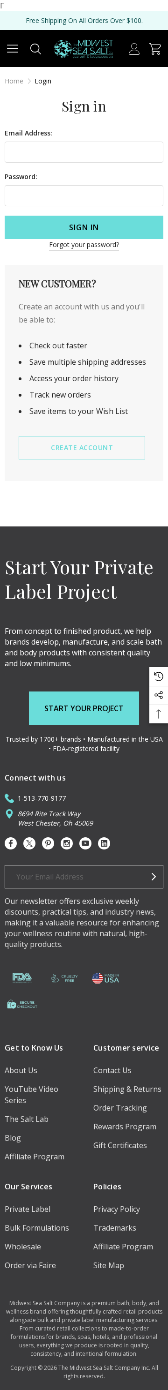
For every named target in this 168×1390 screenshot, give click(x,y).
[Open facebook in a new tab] (11, 843)
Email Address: (28, 132)
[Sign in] (134, 48)
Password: (21, 176)
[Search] (36, 48)
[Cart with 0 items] (155, 48)
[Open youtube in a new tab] (85, 843)
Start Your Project (84, 708)
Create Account (82, 447)
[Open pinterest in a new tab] (48, 843)
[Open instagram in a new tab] (67, 843)
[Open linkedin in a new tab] (104, 843)
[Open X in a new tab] (29, 843)
